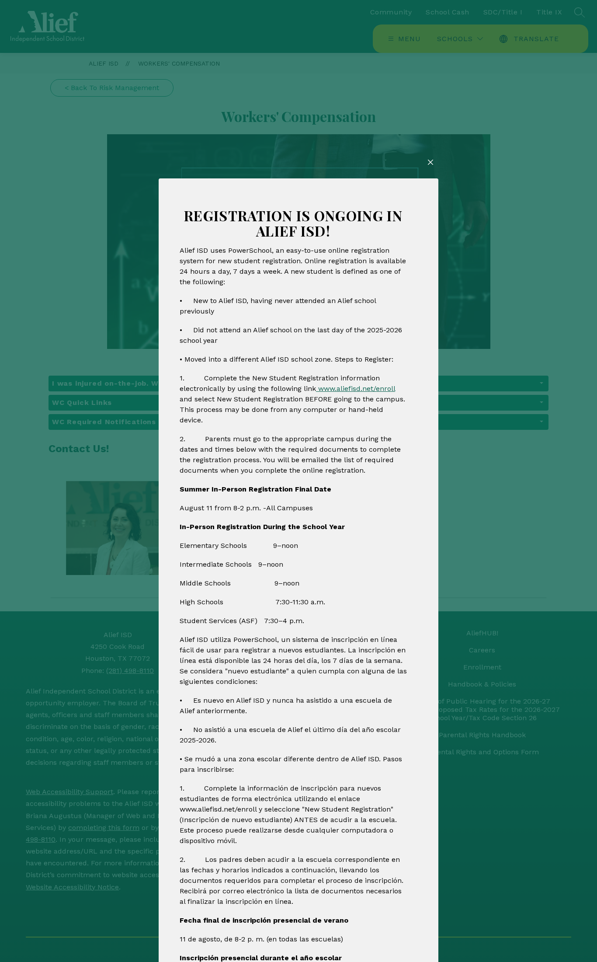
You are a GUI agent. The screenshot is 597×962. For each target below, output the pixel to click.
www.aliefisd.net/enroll (355, 388)
